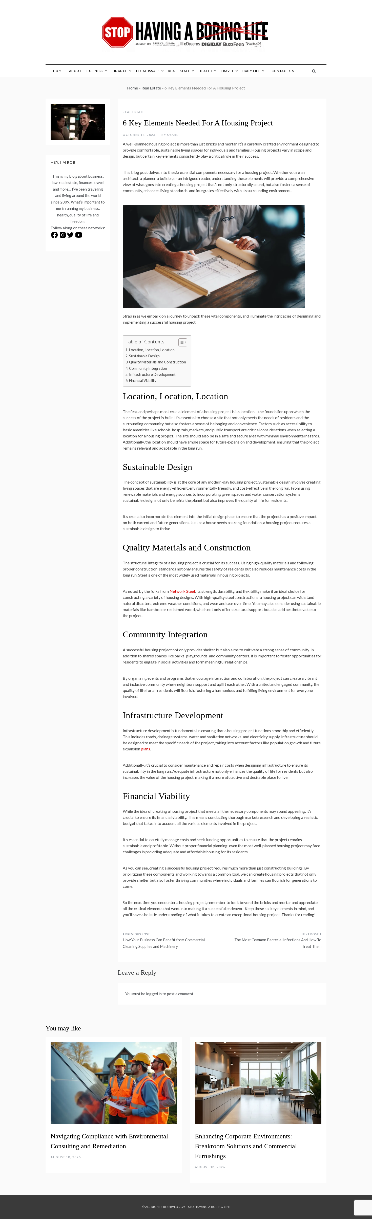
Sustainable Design (144, 356)
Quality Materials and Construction (157, 362)
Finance (120, 71)
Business (95, 71)
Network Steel (182, 591)
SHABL (172, 135)
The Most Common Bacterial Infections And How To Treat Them (277, 943)
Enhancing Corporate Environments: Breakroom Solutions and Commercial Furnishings (246, 1146)
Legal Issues (148, 71)
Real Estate (179, 71)
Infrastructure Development (152, 374)
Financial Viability (142, 380)
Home (58, 71)
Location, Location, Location (152, 350)
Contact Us (283, 71)
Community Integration (148, 368)
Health (205, 71)
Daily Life (251, 71)
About (75, 71)
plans (145, 748)
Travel (227, 71)
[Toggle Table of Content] (180, 342)
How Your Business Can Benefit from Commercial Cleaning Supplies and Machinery (164, 943)
